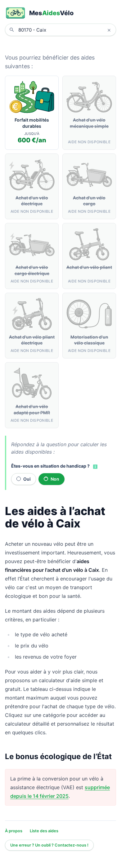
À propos (13, 831)
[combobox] (65, 30)
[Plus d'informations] (94, 466)
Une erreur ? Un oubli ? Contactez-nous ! (49, 845)
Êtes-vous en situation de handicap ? (50, 466)
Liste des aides (44, 831)
